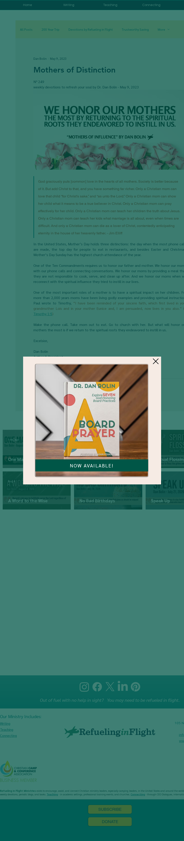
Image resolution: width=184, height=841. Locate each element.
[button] (156, 361)
